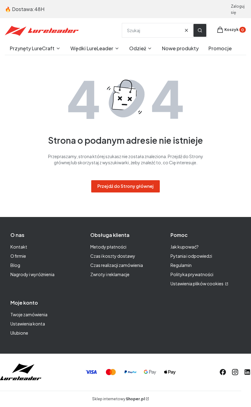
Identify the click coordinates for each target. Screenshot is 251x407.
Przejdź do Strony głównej (125, 186)
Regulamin (181, 265)
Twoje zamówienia (28, 314)
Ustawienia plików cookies (197, 283)
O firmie (18, 256)
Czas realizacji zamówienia (116, 265)
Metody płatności (108, 246)
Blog (15, 265)
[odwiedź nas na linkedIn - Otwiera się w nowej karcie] (247, 372)
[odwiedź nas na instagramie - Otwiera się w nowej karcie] (235, 372)
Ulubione (19, 333)
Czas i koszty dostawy (112, 256)
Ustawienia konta (27, 323)
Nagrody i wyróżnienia (32, 274)
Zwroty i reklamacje (109, 274)
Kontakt (18, 246)
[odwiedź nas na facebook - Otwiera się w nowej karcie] (223, 372)
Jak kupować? (184, 246)
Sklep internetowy (118, 399)
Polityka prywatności (191, 274)
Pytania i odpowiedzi (191, 256)
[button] (199, 30)
